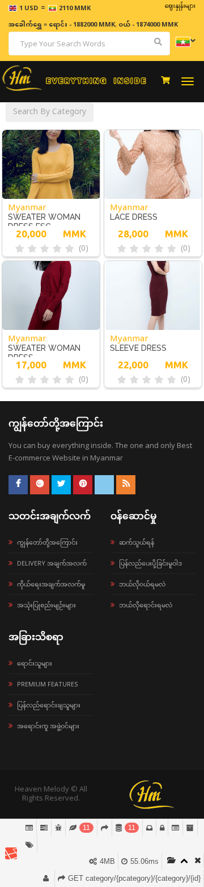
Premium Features (47, 684)
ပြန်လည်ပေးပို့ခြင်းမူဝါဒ (150, 563)
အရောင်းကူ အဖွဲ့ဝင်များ (48, 725)
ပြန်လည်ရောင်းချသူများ (48, 705)
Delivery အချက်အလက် (52, 563)
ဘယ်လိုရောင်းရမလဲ (145, 605)
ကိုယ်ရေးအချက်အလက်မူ (51, 584)
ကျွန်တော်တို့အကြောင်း (47, 542)
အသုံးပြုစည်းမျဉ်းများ (46, 605)
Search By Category (49, 112)
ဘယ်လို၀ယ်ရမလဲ (142, 584)
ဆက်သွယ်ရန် (136, 542)
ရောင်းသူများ (34, 663)
